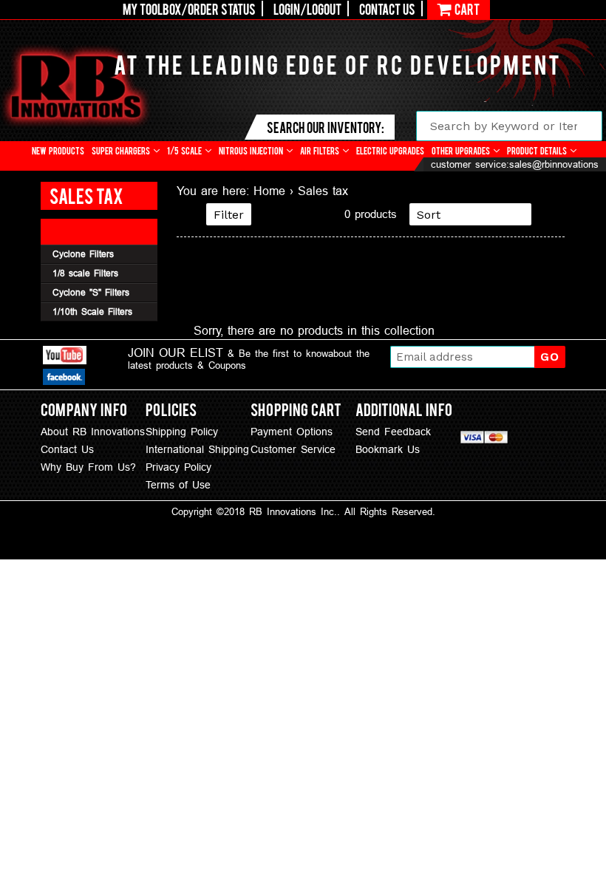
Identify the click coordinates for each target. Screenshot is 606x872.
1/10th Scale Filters (92, 311)
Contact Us (387, 8)
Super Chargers (122, 150)
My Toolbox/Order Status (189, 8)
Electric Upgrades (390, 150)
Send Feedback (393, 431)
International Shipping (197, 449)
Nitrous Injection (252, 150)
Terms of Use (178, 485)
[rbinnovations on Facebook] (64, 379)
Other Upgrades (462, 150)
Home (269, 190)
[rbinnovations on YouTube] (65, 357)
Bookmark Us (387, 449)
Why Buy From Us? (88, 467)
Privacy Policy (178, 467)
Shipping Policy (182, 431)
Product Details (538, 150)
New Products (58, 150)
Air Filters (320, 150)
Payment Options (292, 431)
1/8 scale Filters (85, 273)
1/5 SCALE (185, 150)
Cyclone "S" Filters (90, 292)
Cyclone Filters (83, 253)
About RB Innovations (93, 431)
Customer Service (293, 449)
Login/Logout (307, 8)
